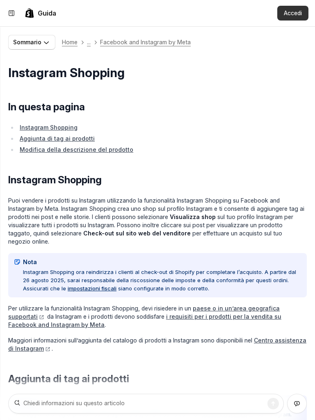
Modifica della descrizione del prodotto (76, 149)
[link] (40, 13)
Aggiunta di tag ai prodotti (57, 138)
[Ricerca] (273, 403)
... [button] (89, 42)
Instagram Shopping (49, 127)
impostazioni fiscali (92, 288)
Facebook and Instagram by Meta (145, 42)
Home (70, 42)
